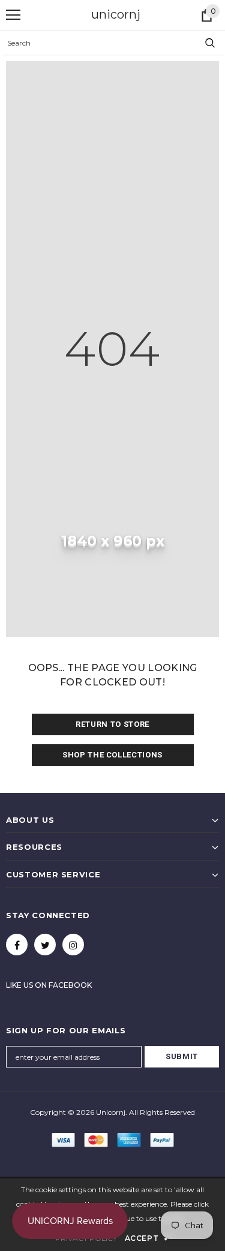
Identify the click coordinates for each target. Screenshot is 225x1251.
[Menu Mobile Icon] (13, 15)
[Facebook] (17, 944)
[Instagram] (73, 944)
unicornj (115, 14)
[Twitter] (45, 944)
